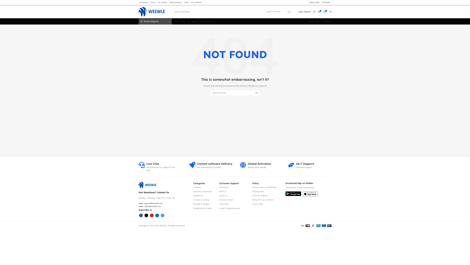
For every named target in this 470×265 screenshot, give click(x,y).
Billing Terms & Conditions (262, 200)
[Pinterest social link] (304, 2)
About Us (222, 191)
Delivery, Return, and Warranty (264, 187)
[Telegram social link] (162, 215)
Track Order (224, 204)
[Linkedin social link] (157, 215)
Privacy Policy (257, 204)
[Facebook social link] (289, 2)
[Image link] (149, 185)
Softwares (197, 187)
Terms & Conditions (260, 195)
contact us (223, 195)
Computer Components (202, 191)
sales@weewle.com (152, 206)
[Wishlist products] (314, 11)
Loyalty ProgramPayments (229, 208)
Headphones (198, 195)
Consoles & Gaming (201, 200)
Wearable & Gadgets (201, 204)
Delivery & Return (226, 200)
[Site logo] (154, 11)
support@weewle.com (151, 203)
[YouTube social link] (300, 2)
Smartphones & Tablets (202, 208)
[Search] (289, 12)
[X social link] (292, 2)
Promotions (224, 187)
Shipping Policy (258, 191)
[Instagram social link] (296, 2)
